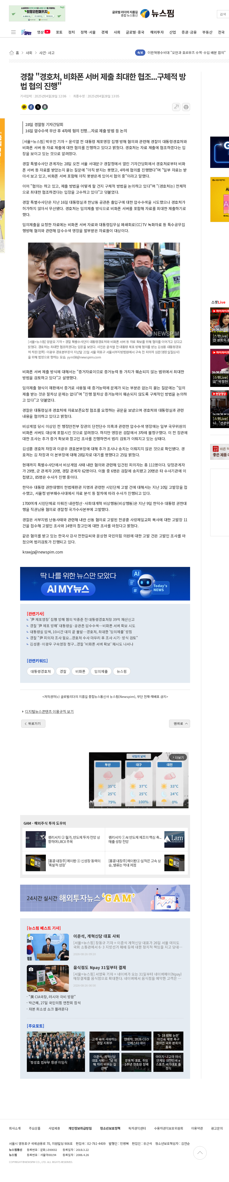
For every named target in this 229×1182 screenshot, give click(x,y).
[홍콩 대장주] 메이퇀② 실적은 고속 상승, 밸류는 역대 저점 (134, 863)
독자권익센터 (137, 1128)
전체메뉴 (13, 32)
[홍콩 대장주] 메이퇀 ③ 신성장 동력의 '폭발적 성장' (74, 863)
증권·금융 (189, 32)
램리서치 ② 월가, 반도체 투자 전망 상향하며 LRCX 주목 (74, 839)
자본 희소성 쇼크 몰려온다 (48, 1008)
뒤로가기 (34, 723)
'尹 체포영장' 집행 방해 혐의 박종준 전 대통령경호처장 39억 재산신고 (82, 619)
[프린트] (186, 107)
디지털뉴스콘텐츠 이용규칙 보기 (49, 711)
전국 (221, 32)
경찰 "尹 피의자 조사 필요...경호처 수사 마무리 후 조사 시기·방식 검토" (84, 637)
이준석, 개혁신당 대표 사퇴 (96, 936)
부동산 (207, 32)
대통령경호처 (41, 671)
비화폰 (80, 671)
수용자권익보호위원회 (168, 1128)
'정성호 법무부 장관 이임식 (49, 1062)
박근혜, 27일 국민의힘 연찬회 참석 (55, 1002)
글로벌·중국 (135, 32)
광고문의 (217, 1128)
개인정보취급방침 (80, 1128)
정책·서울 (88, 32)
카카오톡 (24, 107)
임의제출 (101, 671)
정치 (71, 32)
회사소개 (15, 1128)
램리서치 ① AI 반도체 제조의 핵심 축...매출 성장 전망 (134, 839)
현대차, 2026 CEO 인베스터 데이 (136, 1041)
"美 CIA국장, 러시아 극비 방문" (52, 996)
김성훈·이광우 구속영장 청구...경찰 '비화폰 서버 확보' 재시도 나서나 (81, 643)
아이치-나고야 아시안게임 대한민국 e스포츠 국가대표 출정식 (168, 1062)
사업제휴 (54, 1128)
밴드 (45, 107)
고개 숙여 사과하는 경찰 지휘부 (104, 1041)
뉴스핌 (122, 671)
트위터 (38, 107)
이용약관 (197, 1128)
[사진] (48, 946)
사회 (117, 32)
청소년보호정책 (110, 1128)
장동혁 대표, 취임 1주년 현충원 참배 (136, 1062)
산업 (172, 32)
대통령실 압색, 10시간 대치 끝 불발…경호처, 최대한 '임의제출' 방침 (81, 631)
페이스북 (31, 107)
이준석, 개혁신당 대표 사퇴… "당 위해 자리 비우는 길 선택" (104, 1062)
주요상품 (34, 1128)
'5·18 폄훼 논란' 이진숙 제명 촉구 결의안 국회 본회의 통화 (168, 1041)
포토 (59, 32)
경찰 (63, 671)
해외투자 (157, 32)
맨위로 (178, 723)
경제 (104, 32)
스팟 (218, 302)
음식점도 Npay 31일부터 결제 (99, 967)
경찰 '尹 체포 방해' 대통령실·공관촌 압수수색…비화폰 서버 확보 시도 (82, 625)
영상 (40, 32)
